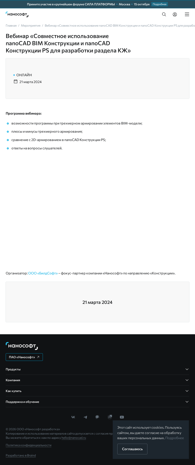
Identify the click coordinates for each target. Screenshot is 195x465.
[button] (164, 14)
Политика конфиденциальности (28, 445)
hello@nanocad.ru (74, 437)
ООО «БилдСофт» (43, 273)
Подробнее (174, 438)
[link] (17, 14)
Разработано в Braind (21, 455)
